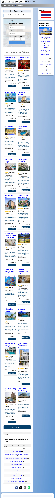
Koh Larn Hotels (44, 59)
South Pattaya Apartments (16, 448)
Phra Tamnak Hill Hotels (46, 46)
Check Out (11, 30)
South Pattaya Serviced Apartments (16, 481)
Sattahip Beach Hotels (45, 64)
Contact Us (10, 5)
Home (4, 5)
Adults (15, 36)
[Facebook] (16, 487)
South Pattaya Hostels (16, 464)
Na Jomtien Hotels (45, 50)
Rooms (10, 36)
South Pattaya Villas (16, 451)
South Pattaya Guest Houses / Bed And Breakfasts (17, 454)
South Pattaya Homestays (16, 461)
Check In (10, 25)
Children (21, 36)
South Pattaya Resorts (16, 473)
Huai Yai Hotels (44, 73)
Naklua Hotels (44, 61)
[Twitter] (20, 487)
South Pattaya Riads (16, 478)
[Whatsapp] (29, 487)
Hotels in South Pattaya (15, 467)
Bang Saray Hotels (45, 54)
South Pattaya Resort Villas (16, 475)
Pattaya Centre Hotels (46, 41)
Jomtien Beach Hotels (46, 37)
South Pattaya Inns (16, 470)
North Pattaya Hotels (46, 69)
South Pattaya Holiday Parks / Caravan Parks (16, 458)
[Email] (25, 487)
